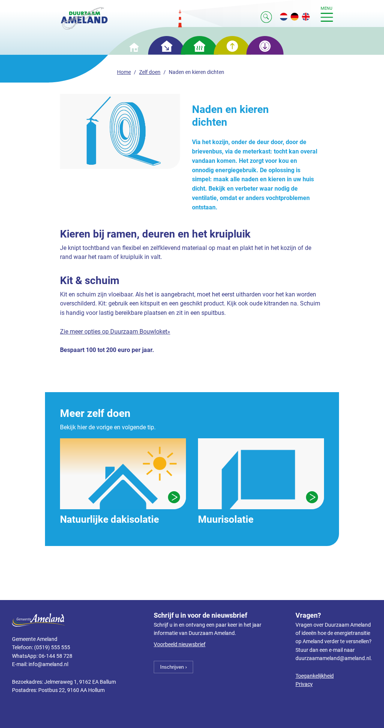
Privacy (304, 684)
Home (124, 72)
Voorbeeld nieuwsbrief (180, 644)
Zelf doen (149, 72)
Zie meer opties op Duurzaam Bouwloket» (115, 331)
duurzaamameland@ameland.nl (333, 658)
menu (326, 8)
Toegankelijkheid (315, 676)
